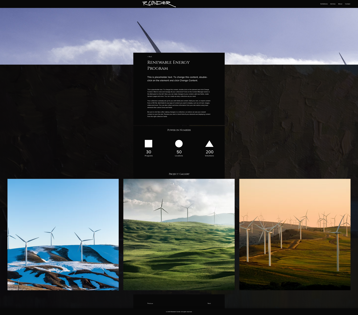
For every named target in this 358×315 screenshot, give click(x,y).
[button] (153, 56)
